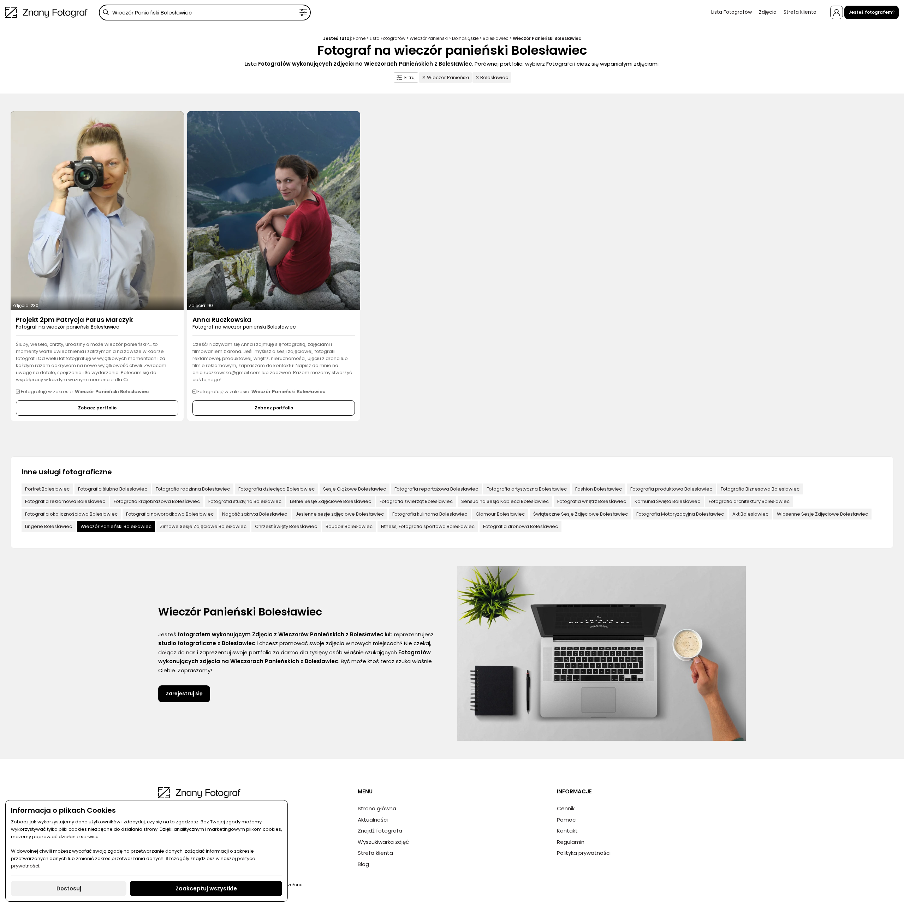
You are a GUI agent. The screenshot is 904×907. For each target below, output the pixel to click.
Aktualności (373, 819)
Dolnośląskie (465, 38)
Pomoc (566, 819)
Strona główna (377, 808)
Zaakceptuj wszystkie (206, 888)
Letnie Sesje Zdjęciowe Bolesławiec (330, 501)
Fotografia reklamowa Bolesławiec (65, 501)
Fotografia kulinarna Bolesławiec (429, 514)
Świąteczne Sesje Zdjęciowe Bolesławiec (580, 514)
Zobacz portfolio (97, 408)
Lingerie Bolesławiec (48, 526)
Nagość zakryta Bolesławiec (254, 514)
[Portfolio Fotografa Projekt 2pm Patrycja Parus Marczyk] (97, 210)
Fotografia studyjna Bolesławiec (244, 501)
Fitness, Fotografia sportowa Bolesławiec (428, 526)
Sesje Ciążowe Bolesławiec (354, 489)
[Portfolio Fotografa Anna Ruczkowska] (273, 210)
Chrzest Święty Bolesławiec (286, 526)
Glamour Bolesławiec (500, 514)
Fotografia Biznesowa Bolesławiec (760, 489)
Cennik (566, 808)
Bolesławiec (496, 38)
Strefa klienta (800, 12)
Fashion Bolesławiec (598, 489)
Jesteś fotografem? (871, 12)
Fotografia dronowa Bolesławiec (520, 526)
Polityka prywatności (584, 853)
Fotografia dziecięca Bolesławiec (276, 489)
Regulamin (570, 842)
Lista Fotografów (731, 12)
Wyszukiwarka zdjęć (383, 842)
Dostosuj (68, 888)
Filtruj (410, 77)
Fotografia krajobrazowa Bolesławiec (157, 501)
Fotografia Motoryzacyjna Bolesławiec (680, 514)
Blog (363, 864)
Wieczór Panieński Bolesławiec (116, 526)
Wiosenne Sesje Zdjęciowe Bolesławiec (822, 514)
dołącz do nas (177, 652)
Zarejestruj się (184, 693)
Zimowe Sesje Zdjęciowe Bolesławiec (203, 526)
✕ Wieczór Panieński (445, 77)
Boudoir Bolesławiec (349, 526)
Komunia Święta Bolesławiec (667, 501)
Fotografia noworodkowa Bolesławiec (170, 514)
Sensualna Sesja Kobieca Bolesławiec (505, 501)
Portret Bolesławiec (47, 489)
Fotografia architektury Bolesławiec (749, 501)
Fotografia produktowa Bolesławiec (671, 489)
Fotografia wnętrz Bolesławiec (591, 501)
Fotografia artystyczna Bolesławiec (527, 489)
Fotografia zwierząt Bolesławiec (416, 501)
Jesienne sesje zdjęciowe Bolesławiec (340, 514)
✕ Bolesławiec (491, 77)
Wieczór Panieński (429, 38)
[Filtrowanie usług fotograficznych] (303, 12)
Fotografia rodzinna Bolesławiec (193, 489)
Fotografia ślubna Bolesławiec (112, 489)
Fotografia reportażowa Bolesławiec (436, 489)
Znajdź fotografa (380, 830)
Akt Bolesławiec (750, 514)
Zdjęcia (768, 12)
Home (359, 38)
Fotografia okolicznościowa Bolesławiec (71, 514)
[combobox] (205, 12)
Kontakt (567, 830)
